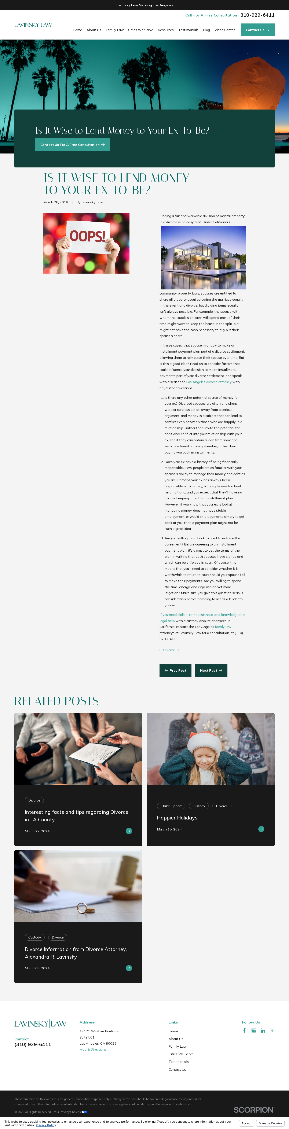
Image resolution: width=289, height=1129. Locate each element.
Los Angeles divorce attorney (209, 382)
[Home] (33, 25)
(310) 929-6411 (32, 1044)
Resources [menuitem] (166, 30)
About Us (176, 1039)
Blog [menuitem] (206, 30)
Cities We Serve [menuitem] (140, 30)
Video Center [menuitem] (225, 30)
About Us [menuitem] (94, 30)
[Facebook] (244, 1030)
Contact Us (177, 1069)
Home (173, 1031)
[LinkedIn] (263, 1030)
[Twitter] (272, 1030)
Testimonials (179, 1061)
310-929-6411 (257, 14)
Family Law (178, 1046)
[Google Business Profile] (253, 1030)
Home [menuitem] (77, 30)
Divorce (169, 650)
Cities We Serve (181, 1054)
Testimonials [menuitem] (188, 30)
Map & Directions (93, 1049)
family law (223, 627)
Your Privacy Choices (67, 1112)
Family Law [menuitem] (115, 30)
